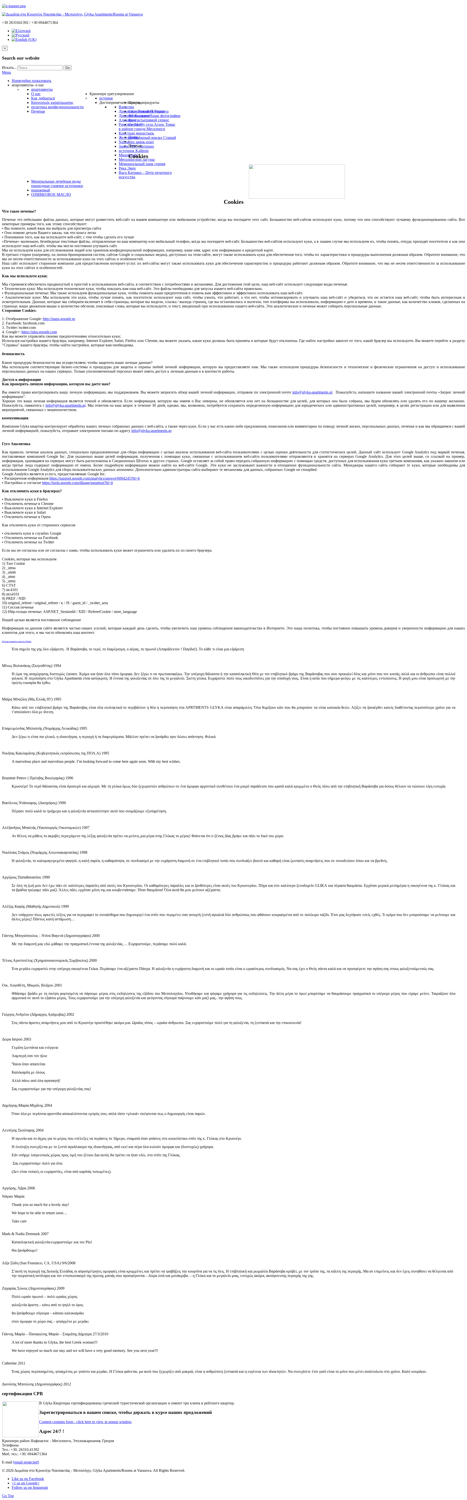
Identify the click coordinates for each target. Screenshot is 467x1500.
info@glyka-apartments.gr (312, 392)
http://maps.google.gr (59, 319)
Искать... (9, 67)
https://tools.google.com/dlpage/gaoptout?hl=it (77, 483)
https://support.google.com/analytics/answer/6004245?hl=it (94, 478)
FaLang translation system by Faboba (16, 641)
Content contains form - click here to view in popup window (85, 1422)
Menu (6, 72)
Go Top (8, 1496)
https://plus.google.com (39, 332)
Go (67, 68)
